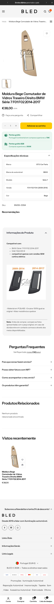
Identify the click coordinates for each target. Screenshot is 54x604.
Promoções (16, 581)
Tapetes (42, 585)
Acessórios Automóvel (20, 590)
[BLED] (29, 11)
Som (49, 585)
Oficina (47, 590)
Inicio (4, 21)
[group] (27, 53)
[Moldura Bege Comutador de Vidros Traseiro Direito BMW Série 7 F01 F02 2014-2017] (14, 457)
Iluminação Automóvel (33, 581)
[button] (8, 3)
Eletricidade (37, 590)
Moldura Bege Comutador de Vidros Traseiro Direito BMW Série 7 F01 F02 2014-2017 (14, 475)
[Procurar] (45, 11)
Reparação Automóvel (13, 585)
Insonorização (31, 585)
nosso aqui (34, 352)
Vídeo (6, 590)
